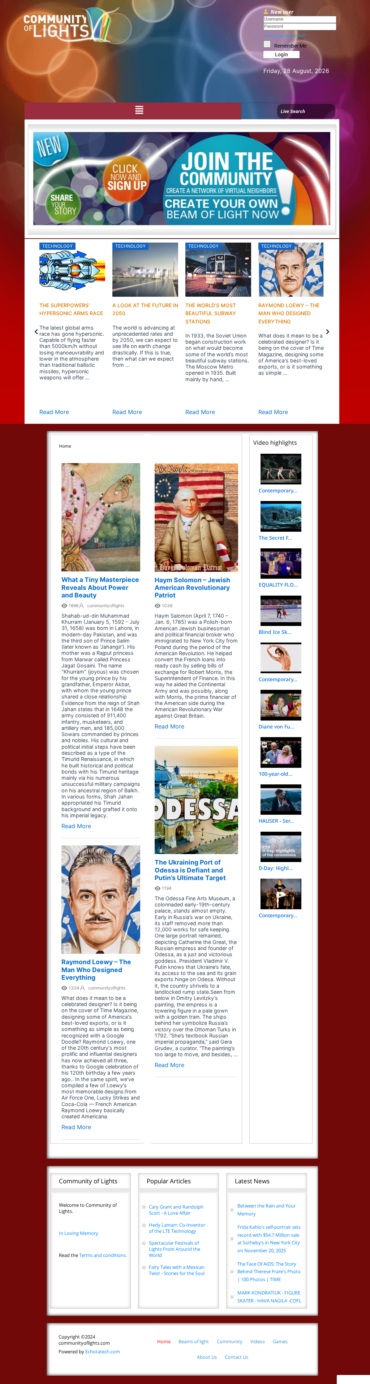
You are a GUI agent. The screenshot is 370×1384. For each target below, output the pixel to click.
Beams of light (193, 1341)
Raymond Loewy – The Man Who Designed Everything (288, 313)
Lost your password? (285, 35)
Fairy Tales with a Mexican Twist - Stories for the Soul (177, 1270)
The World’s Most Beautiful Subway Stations (210, 313)
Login (281, 54)
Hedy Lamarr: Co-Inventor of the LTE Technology (177, 1228)
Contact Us (236, 1357)
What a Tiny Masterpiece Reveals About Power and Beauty (100, 587)
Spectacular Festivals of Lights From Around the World (174, 1249)
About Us (207, 1357)
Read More (54, 411)
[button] (139, 110)
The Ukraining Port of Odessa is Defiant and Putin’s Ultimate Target (190, 869)
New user (282, 11)
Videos (257, 1341)
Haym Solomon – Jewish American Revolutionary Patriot (192, 587)
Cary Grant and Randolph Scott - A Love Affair (176, 1210)
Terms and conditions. (93, 1255)
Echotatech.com (89, 1351)
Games (280, 1341)
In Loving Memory (78, 1233)
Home (164, 1341)
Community (229, 1341)
